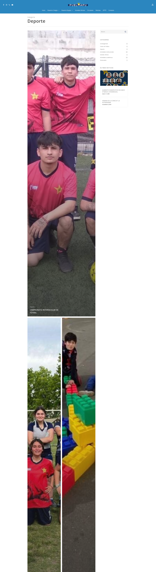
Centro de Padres (104, 46)
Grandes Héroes (104, 54)
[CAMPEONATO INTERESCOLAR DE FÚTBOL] (61, 173)
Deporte (32, 307)
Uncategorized (104, 43)
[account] (153, 5)
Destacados (103, 60)
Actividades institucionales (107, 52)
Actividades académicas (106, 57)
